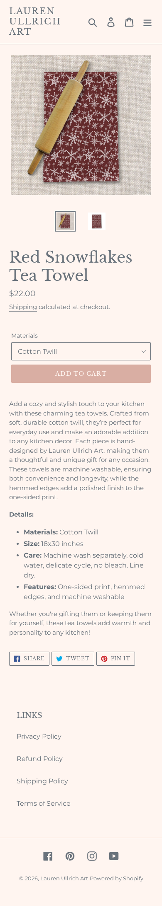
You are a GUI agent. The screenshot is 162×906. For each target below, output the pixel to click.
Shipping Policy (42, 781)
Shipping (23, 307)
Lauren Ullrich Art (35, 21)
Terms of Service (44, 803)
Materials (24, 335)
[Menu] (147, 22)
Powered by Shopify (116, 878)
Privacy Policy (39, 736)
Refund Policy (40, 759)
